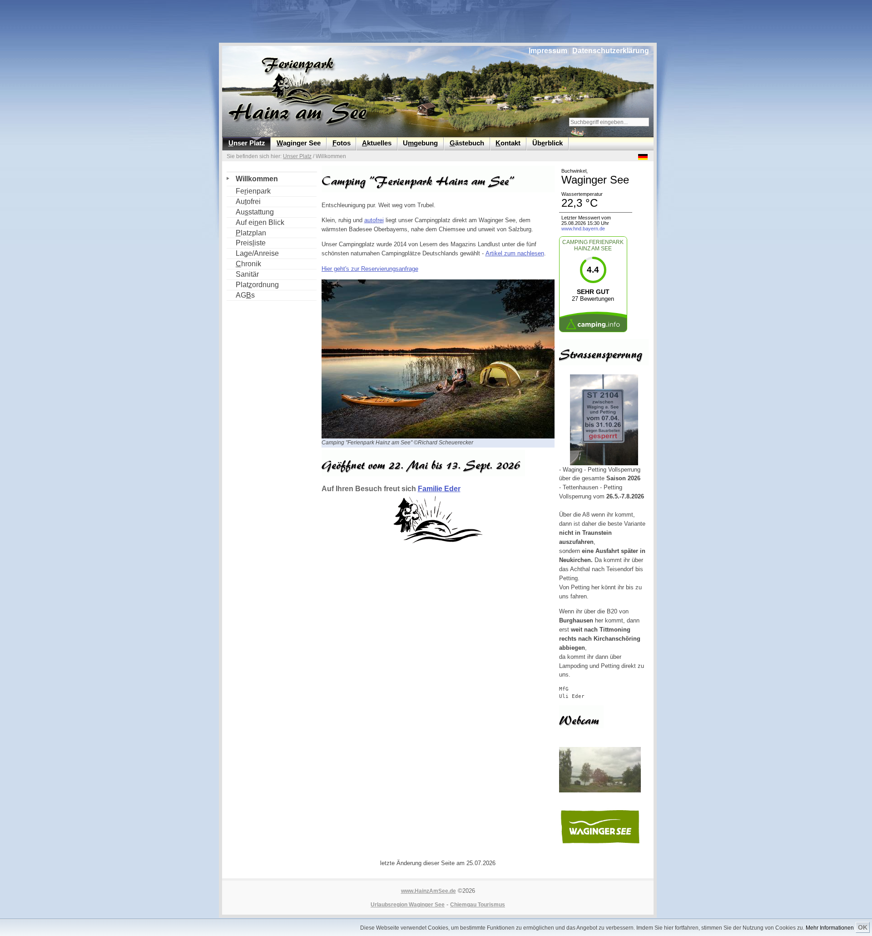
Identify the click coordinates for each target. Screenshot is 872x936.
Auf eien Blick (255, 222)
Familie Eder (439, 489)
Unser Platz (297, 156)
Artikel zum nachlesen (515, 253)
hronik (244, 263)
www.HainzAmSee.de (428, 891)
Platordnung (253, 284)
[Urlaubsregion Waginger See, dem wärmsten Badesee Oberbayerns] (600, 843)
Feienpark (249, 190)
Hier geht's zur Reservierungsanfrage (370, 268)
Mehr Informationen (830, 928)
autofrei (374, 220)
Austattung (250, 211)
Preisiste (246, 242)
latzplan (246, 232)
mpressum (548, 51)
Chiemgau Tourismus (477, 904)
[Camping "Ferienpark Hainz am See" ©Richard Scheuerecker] (441, 436)
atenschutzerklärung (610, 51)
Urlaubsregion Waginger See (408, 904)
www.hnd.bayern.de (583, 228)
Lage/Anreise (253, 253)
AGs (241, 294)
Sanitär (243, 273)
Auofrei (244, 201)
